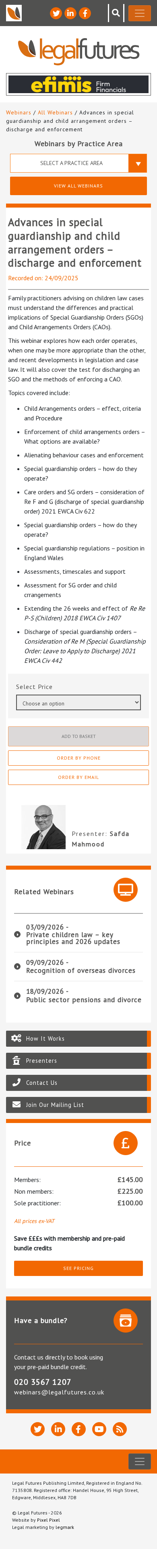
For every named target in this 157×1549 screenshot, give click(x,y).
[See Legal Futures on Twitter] (56, 13)
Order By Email (78, 777)
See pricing (78, 1268)
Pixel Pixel (48, 1520)
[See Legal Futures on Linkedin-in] (70, 13)
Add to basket (79, 736)
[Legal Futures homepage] (78, 51)
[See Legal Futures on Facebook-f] (85, 13)
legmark (65, 1527)
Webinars (18, 112)
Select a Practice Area (71, 163)
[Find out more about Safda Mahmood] (37, 827)
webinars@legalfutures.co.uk (59, 1392)
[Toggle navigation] (139, 13)
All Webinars (55, 112)
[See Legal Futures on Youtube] (99, 1429)
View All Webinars (78, 186)
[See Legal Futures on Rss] (120, 1429)
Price (45, 687)
